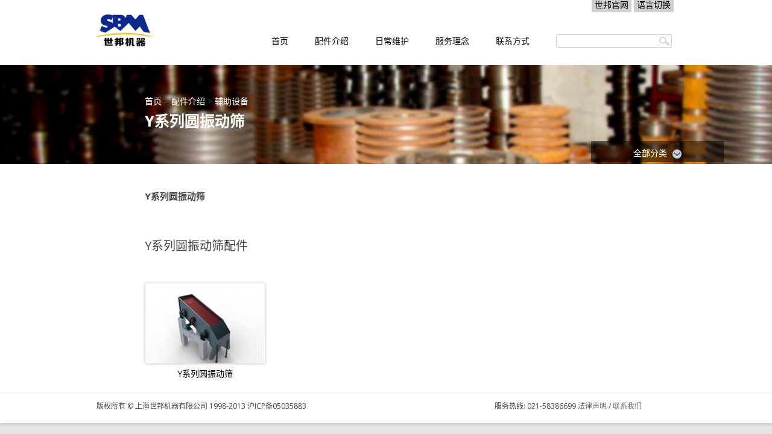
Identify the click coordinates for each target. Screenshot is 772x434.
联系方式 (513, 40)
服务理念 (452, 40)
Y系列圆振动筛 (205, 374)
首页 (279, 40)
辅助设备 (231, 101)
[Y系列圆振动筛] (205, 322)
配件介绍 (332, 40)
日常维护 (392, 40)
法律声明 (592, 406)
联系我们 (627, 406)
